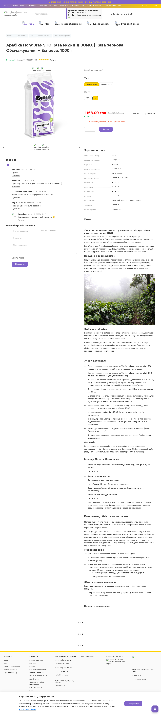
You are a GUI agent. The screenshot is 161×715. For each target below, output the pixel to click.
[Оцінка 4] (40, 257)
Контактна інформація (28, 6)
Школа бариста (35, 687)
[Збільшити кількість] (94, 129)
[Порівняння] (142, 14)
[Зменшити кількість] (86, 129)
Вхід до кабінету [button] (36, 660)
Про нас (15, 6)
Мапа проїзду (60, 685)
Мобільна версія (140, 679)
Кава (31, 24)
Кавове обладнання (71, 24)
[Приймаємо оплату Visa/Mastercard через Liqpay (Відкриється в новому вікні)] (117, 662)
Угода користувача (27, 709)
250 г (88, 98)
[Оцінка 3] (36, 257)
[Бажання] (149, 14)
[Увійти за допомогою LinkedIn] (67, 230)
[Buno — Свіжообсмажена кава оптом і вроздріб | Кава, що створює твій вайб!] (144, 660)
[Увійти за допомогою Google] (63, 230)
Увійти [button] (91, 122)
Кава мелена (106, 84)
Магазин (7, 6)
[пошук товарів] (56, 14)
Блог (31, 690)
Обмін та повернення (38, 676)
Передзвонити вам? (62, 664)
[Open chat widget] (154, 708)
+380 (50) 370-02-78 (121, 14)
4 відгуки (53, 60)
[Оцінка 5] (44, 257)
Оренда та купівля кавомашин (37, 683)
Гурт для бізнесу (130, 24)
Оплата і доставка (44, 6)
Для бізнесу (34, 679)
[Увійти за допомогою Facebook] (59, 230)
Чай (47, 24)
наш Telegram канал (98, 527)
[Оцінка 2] (32, 257)
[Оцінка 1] (28, 257)
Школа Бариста (101, 24)
